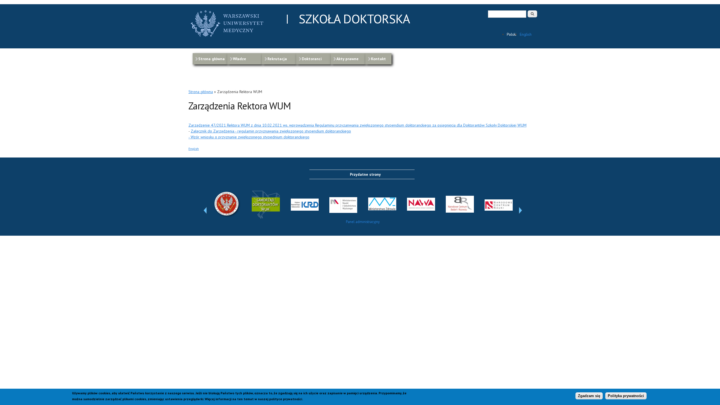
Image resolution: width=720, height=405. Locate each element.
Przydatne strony (365, 174)
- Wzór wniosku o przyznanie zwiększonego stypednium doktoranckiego (248, 137)
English (526, 34)
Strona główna (211, 58)
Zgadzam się (589, 396)
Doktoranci (312, 58)
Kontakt (378, 58)
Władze (239, 58)
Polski (511, 34)
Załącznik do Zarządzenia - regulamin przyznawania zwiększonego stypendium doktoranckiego (271, 131)
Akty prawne (347, 58)
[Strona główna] (227, 37)
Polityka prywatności (626, 396)
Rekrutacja (277, 58)
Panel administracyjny (363, 221)
